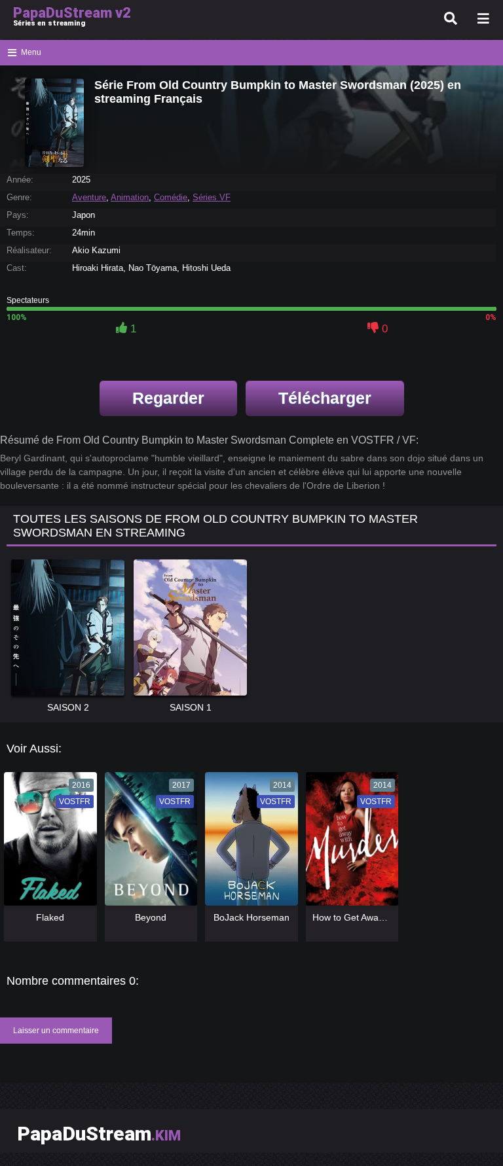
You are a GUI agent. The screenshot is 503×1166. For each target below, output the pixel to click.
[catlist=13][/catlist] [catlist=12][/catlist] (47, 843)
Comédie (170, 197)
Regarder (168, 398)
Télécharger (324, 398)
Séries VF (212, 197)
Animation (130, 197)
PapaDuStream (99, 1133)
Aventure (89, 197)
